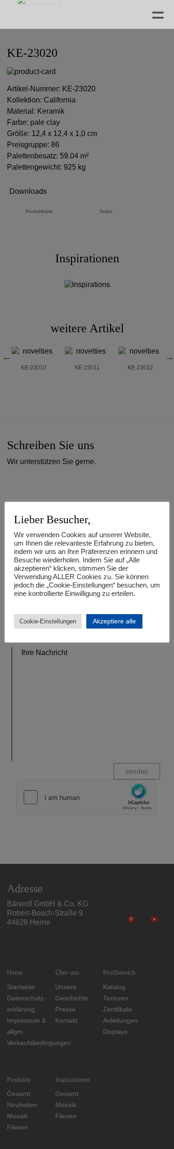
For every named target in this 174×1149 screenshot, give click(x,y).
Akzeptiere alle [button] (114, 621)
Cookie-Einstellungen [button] (47, 621)
